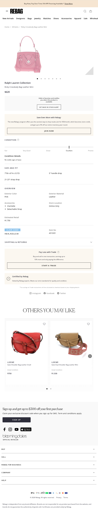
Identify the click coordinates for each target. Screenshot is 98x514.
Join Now (49, 131)
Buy (3, 449)
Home (7, 27)
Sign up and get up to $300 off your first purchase (33, 409)
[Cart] (90, 11)
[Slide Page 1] (47, 389)
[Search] (84, 11)
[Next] (90, 356)
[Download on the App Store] (25, 429)
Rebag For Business (11, 465)
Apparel (77, 18)
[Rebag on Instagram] (10, 429)
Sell (4, 457)
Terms (65, 497)
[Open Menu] (7, 11)
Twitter (63, 293)
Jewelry (37, 18)
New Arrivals (8, 18)
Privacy (58, 497)
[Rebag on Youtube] (16, 429)
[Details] (58, 252)
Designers (20, 18)
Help (4, 480)
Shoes (56, 18)
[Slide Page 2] (51, 389)
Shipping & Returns (16, 242)
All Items (15, 27)
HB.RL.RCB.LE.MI (12, 233)
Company (6, 473)
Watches (47, 18)
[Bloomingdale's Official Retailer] (15, 437)
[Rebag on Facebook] (5, 429)
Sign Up (16, 420)
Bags (30, 18)
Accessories (66, 18)
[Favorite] (44, 324)
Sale (85, 18)
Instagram (36, 293)
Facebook (50, 293)
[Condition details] (18, 140)
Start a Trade (49, 265)
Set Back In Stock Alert (49, 107)
